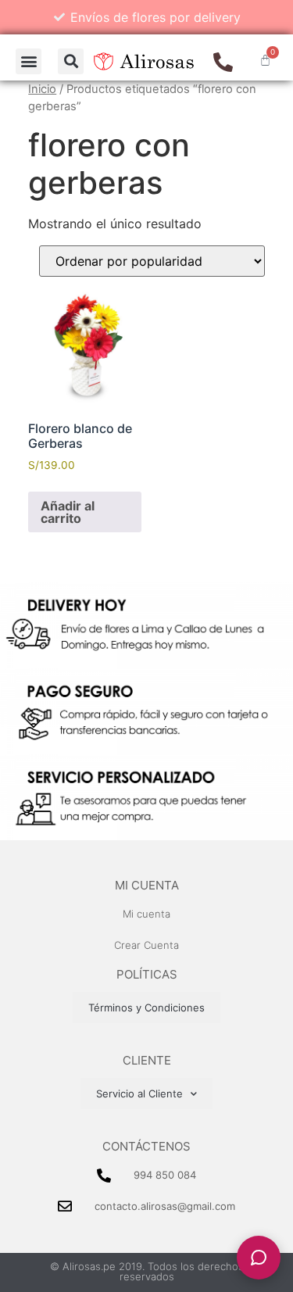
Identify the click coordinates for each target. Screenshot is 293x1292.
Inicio (42, 89)
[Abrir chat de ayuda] (258, 1257)
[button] (28, 61)
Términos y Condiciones (146, 1007)
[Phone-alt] (223, 62)
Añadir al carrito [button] (68, 512)
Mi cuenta (147, 885)
